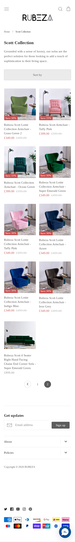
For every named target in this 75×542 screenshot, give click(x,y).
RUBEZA (30, 466)
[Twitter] (4, 508)
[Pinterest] (29, 508)
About (8, 441)
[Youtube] (16, 508)
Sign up (60, 425)
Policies (9, 452)
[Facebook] (10, 508)
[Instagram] (23, 508)
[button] (65, 532)
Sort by (37, 74)
